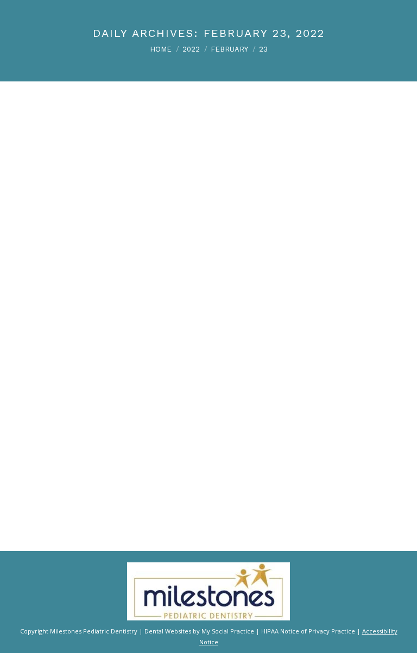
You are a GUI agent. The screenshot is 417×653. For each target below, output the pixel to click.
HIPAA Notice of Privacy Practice (308, 631)
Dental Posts (69, 480)
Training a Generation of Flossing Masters (124, 464)
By (186, 480)
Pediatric (151, 480)
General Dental (112, 480)
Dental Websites (167, 631)
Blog (41, 480)
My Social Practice (227, 631)
